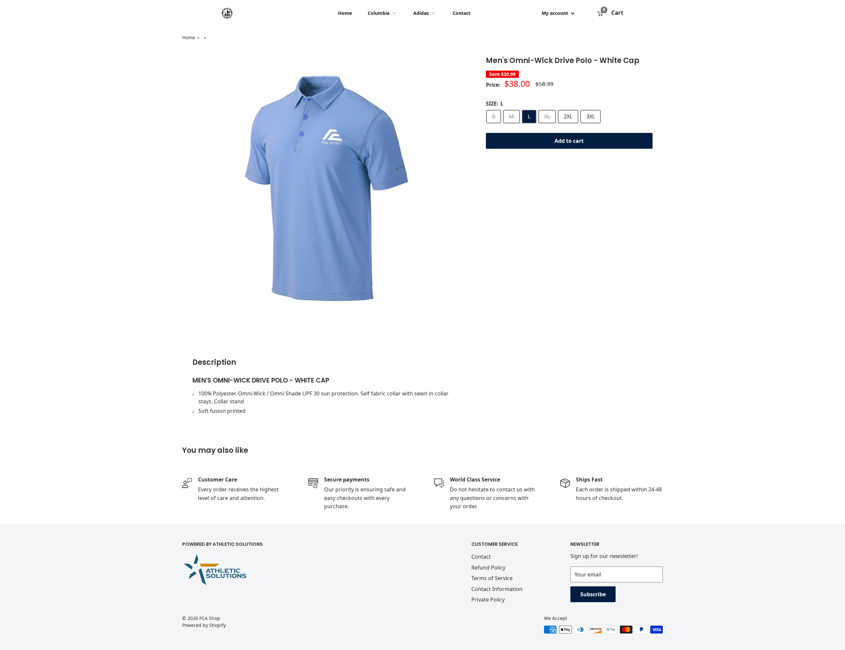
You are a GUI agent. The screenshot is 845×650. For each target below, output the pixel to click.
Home (345, 13)
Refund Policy (488, 567)
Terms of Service (492, 578)
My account (555, 13)
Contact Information (497, 589)
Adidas (421, 13)
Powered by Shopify (204, 625)
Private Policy (488, 599)
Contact (461, 13)
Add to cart (569, 140)
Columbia (378, 13)
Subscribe (593, 594)
